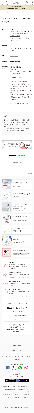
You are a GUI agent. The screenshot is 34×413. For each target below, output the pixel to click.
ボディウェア (17, 359)
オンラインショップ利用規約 (10, 392)
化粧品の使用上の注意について (24, 386)
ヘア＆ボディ (17, 357)
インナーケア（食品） (27, 357)
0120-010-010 (20, 307)
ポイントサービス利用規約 (9, 394)
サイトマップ (25, 397)
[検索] (7, 2)
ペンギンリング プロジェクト (13, 397)
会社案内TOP (6, 386)
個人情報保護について (10, 389)
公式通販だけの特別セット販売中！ (17, 8)
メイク (10, 357)
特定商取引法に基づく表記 (23, 389)
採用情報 (13, 386)
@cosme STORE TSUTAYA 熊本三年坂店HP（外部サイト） (21, 39)
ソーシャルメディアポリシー (24, 394)
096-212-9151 (14, 56)
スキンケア (4, 357)
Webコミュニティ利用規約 (24, 392)
